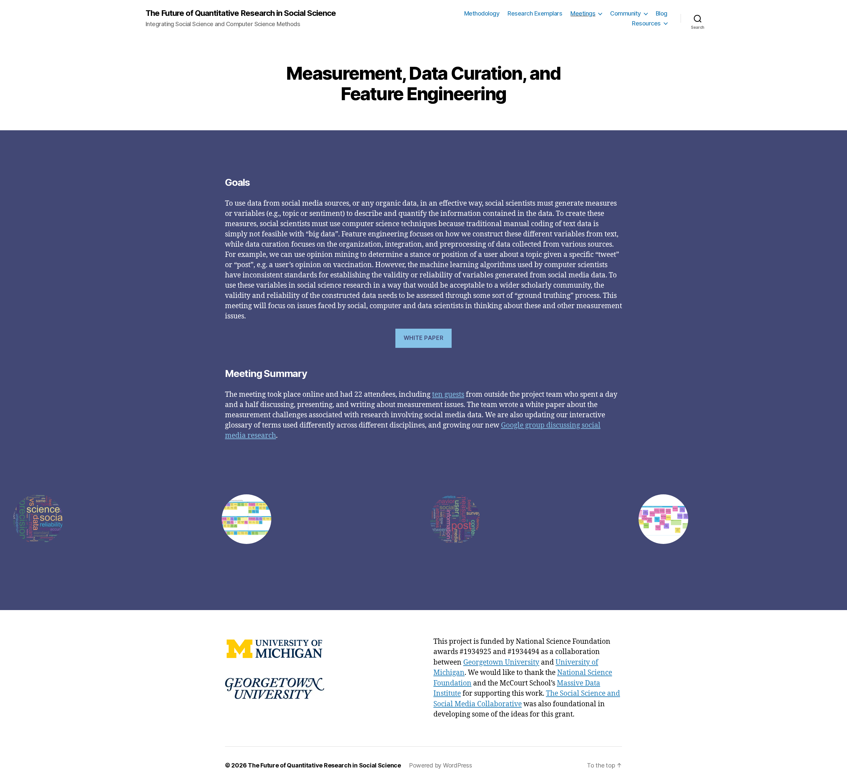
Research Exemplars (535, 13)
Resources (646, 23)
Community (625, 13)
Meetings (582, 13)
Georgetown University (501, 662)
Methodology (482, 13)
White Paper (423, 338)
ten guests (448, 394)
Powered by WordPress (440, 765)
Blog (661, 13)
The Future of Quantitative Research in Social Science (241, 13)
